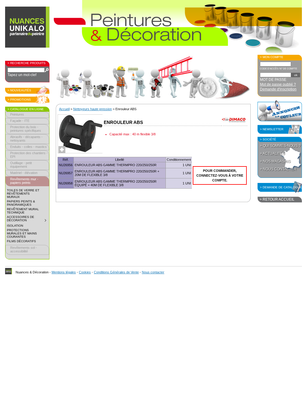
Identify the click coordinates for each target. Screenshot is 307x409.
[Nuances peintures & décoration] (28, 30)
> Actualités (272, 154)
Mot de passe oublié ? (278, 84)
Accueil (64, 109)
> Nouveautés (19, 90)
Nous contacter (153, 272)
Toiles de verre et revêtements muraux (23, 194)
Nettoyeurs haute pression (92, 109)
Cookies (85, 272)
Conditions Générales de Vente (116, 272)
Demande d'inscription (278, 89)
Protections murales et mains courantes (22, 233)
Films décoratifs (21, 241)
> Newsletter (271, 129)
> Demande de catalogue (281, 187)
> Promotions (19, 99)
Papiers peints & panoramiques (21, 203)
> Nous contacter (278, 169)
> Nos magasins (275, 161)
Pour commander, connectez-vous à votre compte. (219, 175)
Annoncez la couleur (280, 110)
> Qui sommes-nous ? (280, 146)
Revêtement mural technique (23, 210)
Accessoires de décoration (28, 219)
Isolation (15, 225)
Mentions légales (64, 272)
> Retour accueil (277, 199)
